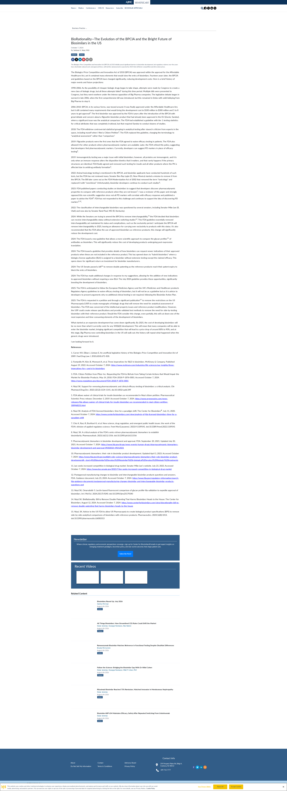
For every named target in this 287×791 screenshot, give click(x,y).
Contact (100, 763)
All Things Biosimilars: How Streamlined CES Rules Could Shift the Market (126, 623)
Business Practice (78, 28)
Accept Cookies (236, 787)
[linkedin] (80, 59)
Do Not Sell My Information (81, 766)
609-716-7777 (166, 770)
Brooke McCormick (103, 648)
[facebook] (73, 59)
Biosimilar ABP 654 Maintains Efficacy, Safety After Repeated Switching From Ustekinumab (133, 713)
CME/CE (101, 8)
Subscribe (119, 8)
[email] (87, 59)
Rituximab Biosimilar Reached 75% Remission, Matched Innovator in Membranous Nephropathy (135, 689)
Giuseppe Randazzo (115, 626)
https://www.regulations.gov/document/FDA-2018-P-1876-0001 (99, 381)
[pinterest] (83, 59)
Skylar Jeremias (102, 626)
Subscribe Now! (125, 554)
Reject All (220, 787)
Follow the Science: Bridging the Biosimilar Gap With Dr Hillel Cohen (124, 667)
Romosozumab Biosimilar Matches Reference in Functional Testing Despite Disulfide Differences (135, 645)
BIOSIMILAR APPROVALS (133, 8)
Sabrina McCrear (103, 604)
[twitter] (76, 59)
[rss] (205, 767)
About (73, 763)
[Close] (283, 786)
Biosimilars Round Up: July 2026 (110, 601)
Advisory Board (130, 763)
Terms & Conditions (105, 766)
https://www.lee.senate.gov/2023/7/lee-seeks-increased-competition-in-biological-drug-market (129, 469)
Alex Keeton (127, 626)
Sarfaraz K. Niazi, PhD (81, 50)
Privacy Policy (130, 766)
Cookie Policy (150, 788)
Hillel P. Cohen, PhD (130, 670)
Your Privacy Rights (204, 787)
